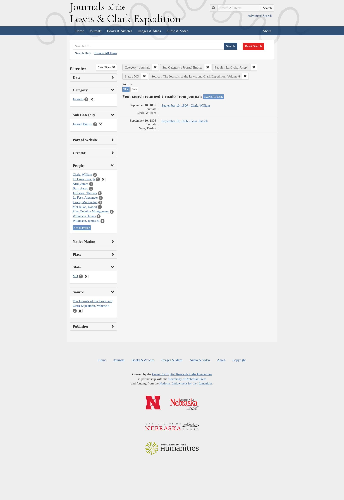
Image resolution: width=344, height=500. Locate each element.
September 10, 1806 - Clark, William (186, 105)
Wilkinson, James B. (86, 220)
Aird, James (80, 184)
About (266, 31)
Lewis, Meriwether (85, 202)
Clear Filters (105, 67)
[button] (155, 67)
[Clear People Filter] (103, 179)
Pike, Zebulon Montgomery (91, 211)
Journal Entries (82, 124)
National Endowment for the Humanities (185, 383)
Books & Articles (119, 31)
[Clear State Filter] (86, 276)
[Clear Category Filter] (91, 99)
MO (75, 276)
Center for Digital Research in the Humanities (182, 374)
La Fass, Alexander (85, 197)
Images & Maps (149, 31)
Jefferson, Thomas (85, 193)
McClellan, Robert (85, 207)
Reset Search (253, 46)
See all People (82, 227)
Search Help (83, 53)
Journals (95, 31)
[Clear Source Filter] (80, 311)
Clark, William (82, 174)
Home (79, 31)
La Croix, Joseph (84, 179)
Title (125, 89)
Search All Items (213, 96)
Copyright (239, 360)
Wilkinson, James (84, 216)
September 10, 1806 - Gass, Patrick (185, 121)
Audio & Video (177, 31)
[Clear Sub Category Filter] (100, 124)
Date (134, 89)
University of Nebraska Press (187, 379)
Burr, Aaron (80, 188)
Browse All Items (105, 53)
